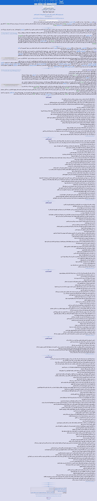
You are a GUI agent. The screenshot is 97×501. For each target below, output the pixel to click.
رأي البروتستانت (43, 14)
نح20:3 (64, 23)
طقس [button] (45, 0)
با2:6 (34, 94)
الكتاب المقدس (72, 22)
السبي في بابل (48, 94)
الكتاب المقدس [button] (51, 0)
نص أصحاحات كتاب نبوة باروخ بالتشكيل (60, 489)
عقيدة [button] (42, 0)
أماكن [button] (53, 2)
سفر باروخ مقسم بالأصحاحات (59, 18)
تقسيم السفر (36, 14)
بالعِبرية (55, 48)
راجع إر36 (52, 40)
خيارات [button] (40, 2)
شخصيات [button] (56, 2)
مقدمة (53, 491)
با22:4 (78, 90)
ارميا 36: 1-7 (6, 85)
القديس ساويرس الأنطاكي (69, 66)
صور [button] (50, 2)
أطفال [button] (45, 2)
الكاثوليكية (78, 51)
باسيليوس (89, 65)
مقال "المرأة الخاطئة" (58, 66)
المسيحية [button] (56, 0)
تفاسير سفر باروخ (44, 18)
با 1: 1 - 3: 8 (75, 74)
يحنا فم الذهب (84, 65)
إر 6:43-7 (94, 43)
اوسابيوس (6, 63)
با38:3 (35, 87)
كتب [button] (47, 0)
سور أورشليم (69, 23)
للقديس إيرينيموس (32, 65)
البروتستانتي (20, 53)
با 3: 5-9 (82, 82)
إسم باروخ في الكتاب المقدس (57, 14)
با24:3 (37, 86)
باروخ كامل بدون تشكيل (50, 492)
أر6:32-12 (20, 35)
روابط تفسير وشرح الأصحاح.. (89, 199)
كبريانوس (10, 63)
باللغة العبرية (84, 48)
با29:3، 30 (67, 87)
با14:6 (66, 94)
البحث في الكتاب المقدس (37, 18)
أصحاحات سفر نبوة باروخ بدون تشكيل (60, 488)
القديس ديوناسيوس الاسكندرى (65, 63)
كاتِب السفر (49, 14)
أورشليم (22, 29)
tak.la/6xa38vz (48, 499)
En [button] (42, 2)
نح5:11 (55, 25)
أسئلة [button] (37, 0)
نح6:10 (8, 23)
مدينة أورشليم (59, 25)
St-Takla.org (47, 5)
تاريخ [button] (39, 0)
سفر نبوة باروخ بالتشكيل (51, 18)
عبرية (91, 22)
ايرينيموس (15, 65)
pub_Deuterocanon (49, 5)
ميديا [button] (48, 2)
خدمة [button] (34, 0)
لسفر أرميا (69, 48)
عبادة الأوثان (12, 92)
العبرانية (79, 49)
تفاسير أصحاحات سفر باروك (62, 491)
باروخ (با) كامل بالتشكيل (42, 492)
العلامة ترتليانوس (16, 63)
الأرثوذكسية (83, 51)
